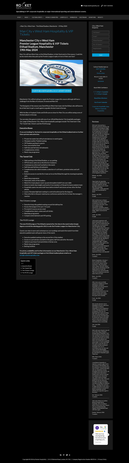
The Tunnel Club (27, 268)
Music (26, 17)
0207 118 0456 (108, 5)
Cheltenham (83, 17)
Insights (100, 17)
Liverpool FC (64, 17)
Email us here (101, 73)
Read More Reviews (100, 98)
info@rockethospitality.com (91, 5)
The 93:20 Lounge (27, 272)
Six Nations (92, 17)
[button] (108, 434)
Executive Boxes (27, 266)
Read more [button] (98, 442)
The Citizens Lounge (28, 270)
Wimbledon (73, 17)
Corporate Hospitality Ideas (100, 106)
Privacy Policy (102, 459)
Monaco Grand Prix (52, 17)
